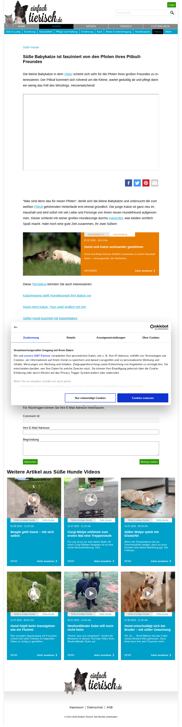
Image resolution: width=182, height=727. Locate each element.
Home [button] (21, 26)
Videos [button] (158, 31)
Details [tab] (71, 337)
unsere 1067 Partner (37, 355)
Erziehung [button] (30, 31)
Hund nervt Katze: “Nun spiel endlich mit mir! (54, 307)
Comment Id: (31, 416)
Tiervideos (39, 284)
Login (171, 4)
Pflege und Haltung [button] (66, 31)
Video (68, 74)
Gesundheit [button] (45, 31)
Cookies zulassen (143, 397)
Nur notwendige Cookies (90, 397)
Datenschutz (95, 707)
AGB (110, 707)
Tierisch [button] (126, 26)
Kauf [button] (99, 31)
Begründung (31, 439)
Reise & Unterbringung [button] (118, 31)
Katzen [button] (91, 26)
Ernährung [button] (87, 31)
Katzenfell (116, 218)
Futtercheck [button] (160, 26)
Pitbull (38, 207)
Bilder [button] (168, 31)
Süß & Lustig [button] (13, 31)
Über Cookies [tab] (150, 337)
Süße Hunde (31, 47)
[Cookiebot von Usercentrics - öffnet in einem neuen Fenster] (152, 327)
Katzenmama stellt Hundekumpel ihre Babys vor (57, 295)
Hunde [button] (56, 26)
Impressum (76, 707)
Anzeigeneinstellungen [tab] (111, 337)
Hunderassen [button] (142, 31)
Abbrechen (30, 461)
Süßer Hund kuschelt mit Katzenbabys (50, 318)
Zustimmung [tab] (31, 337)
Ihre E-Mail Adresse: (36, 427)
